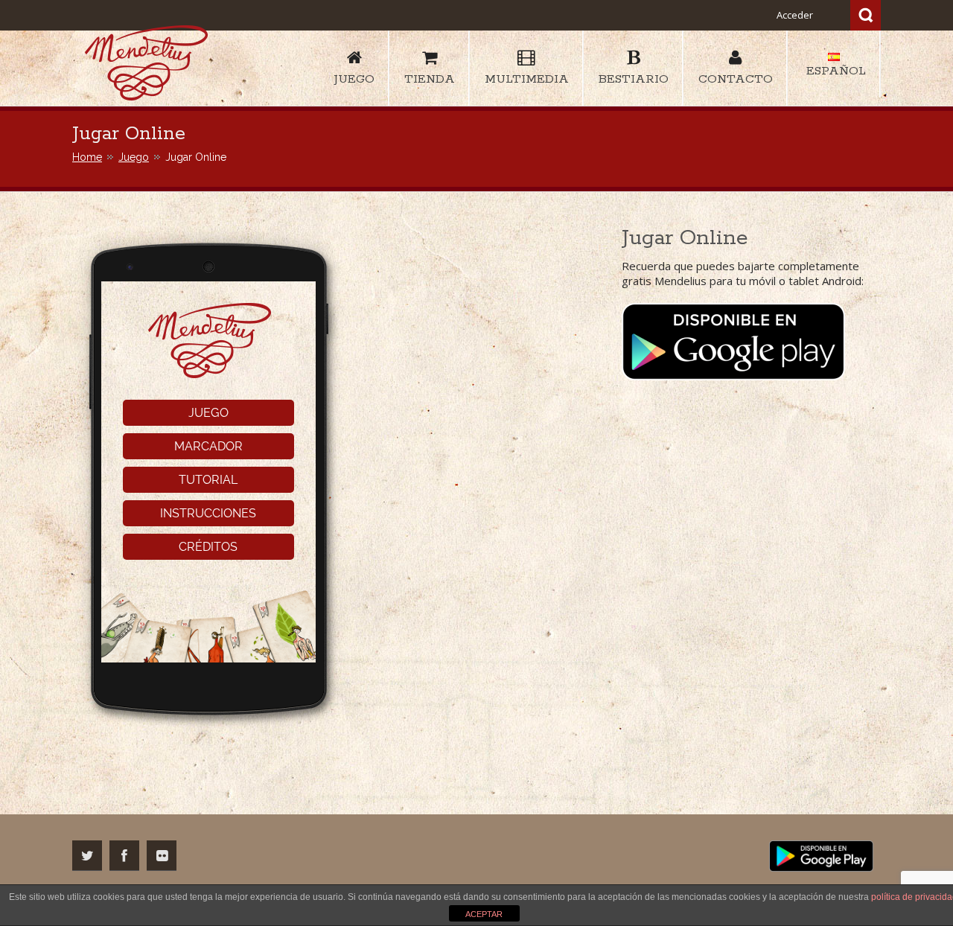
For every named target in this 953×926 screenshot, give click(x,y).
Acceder (795, 15)
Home (87, 157)
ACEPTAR (484, 914)
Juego (133, 157)
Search (865, 15)
